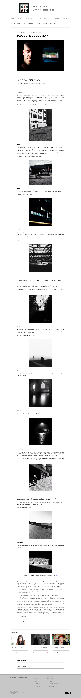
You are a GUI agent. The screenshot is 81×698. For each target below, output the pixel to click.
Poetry (23, 23)
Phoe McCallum (40, 647)
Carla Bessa (59, 647)
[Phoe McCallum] (40, 639)
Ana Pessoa (17, 647)
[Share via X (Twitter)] (20, 621)
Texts (18, 23)
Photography (31, 23)
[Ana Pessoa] (20, 639)
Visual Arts (52, 23)
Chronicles (44, 23)
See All (68, 632)
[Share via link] (27, 621)
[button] (68, 23)
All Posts (13, 23)
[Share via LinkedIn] (23, 621)
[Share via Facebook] (17, 621)
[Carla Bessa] (61, 639)
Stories (38, 23)
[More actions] (63, 32)
